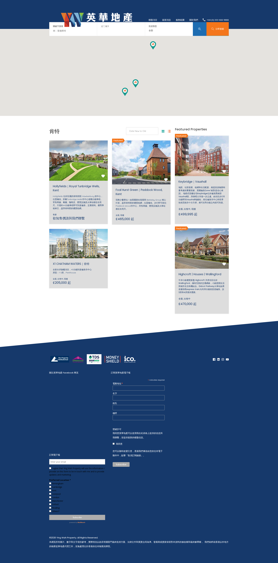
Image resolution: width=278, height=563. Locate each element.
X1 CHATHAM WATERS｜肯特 (71, 264)
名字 (115, 393)
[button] (125, 92)
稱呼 (115, 413)
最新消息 (166, 19)
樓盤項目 (153, 19)
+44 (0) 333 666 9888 (218, 20)
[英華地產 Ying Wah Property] (96, 34)
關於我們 (193, 19)
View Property (78, 172)
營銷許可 (117, 429)
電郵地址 (118, 383)
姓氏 (115, 403)
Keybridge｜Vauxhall (192, 182)
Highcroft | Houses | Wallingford (200, 274)
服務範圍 (180, 19)
